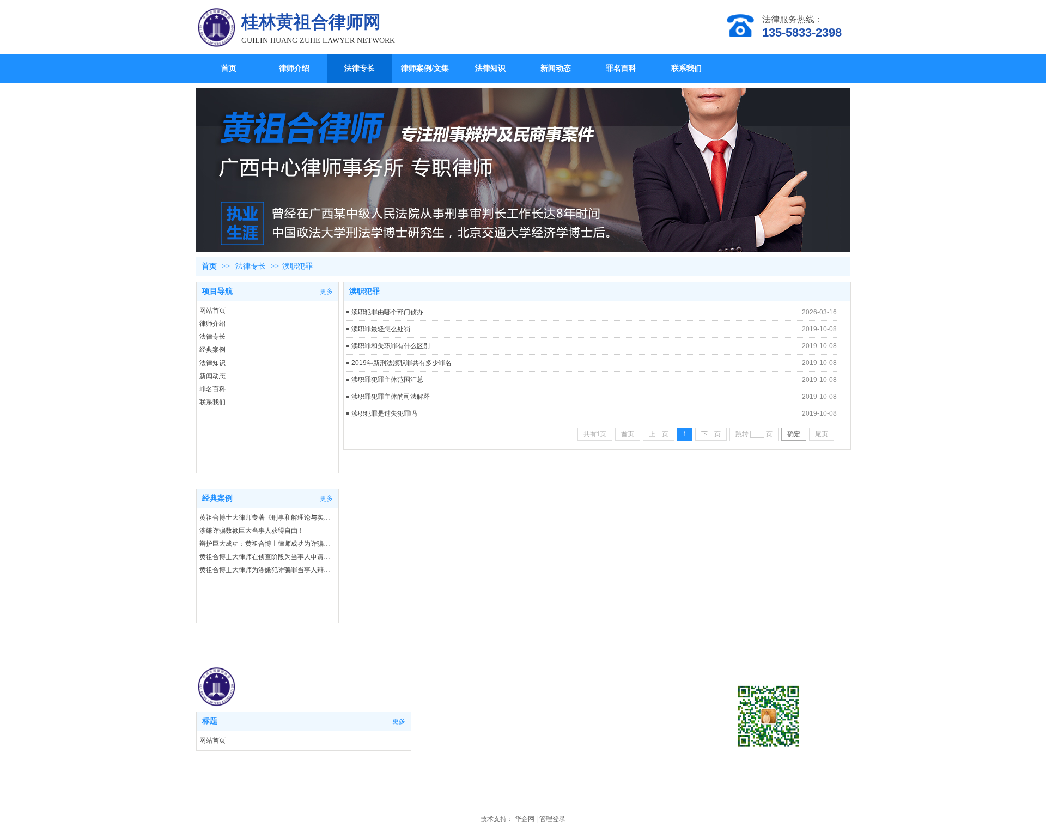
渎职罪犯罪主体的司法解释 (390, 396)
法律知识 (212, 363)
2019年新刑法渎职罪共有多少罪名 (401, 363)
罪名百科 (212, 389)
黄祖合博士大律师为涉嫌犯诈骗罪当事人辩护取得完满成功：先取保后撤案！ (267, 570)
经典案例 (212, 350)
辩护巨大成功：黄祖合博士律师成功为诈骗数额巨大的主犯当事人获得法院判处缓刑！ (267, 544)
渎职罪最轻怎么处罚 (380, 329)
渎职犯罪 (297, 266)
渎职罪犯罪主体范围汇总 (387, 380)
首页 (209, 266)
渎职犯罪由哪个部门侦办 (387, 312)
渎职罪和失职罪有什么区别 (390, 346)
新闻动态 (212, 376)
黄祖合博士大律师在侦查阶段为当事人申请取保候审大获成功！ (267, 557)
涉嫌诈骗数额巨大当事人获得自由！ (251, 530)
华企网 (524, 819)
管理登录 (552, 819)
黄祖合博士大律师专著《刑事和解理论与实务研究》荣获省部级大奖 (267, 517)
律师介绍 (212, 323)
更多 (398, 721)
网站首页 (212, 310)
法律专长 (250, 266)
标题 (209, 721)
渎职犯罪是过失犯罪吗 (384, 413)
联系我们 (212, 402)
